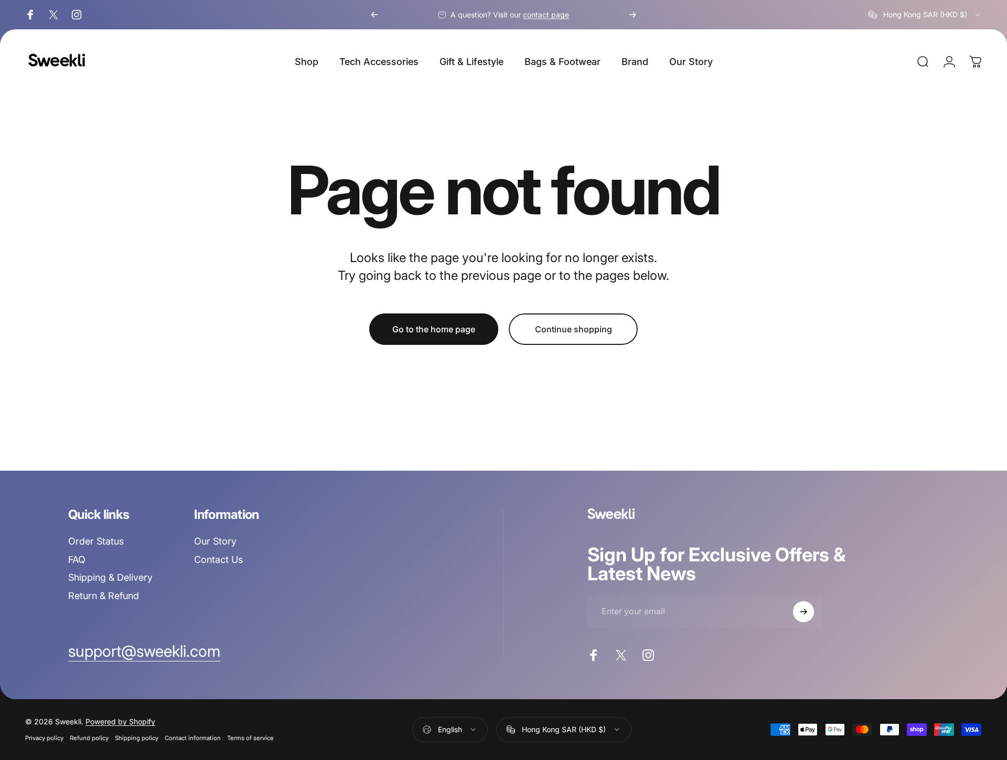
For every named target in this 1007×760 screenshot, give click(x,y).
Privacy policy (44, 738)
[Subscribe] (803, 611)
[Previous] (374, 14)
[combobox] (925, 14)
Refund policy (89, 738)
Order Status (96, 541)
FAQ (76, 559)
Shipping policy (136, 738)
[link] (144, 651)
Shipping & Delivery (110, 577)
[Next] (632, 14)
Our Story (215, 541)
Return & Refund (103, 595)
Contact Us (218, 559)
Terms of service (250, 738)
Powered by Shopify (120, 721)
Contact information (193, 738)
